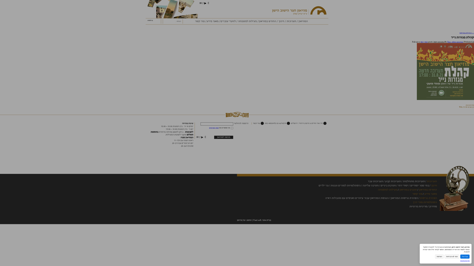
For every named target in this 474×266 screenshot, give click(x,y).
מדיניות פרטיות (465, 261)
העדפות (439, 257)
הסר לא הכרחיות (452, 257)
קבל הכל (465, 257)
